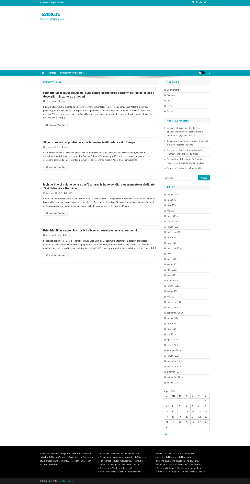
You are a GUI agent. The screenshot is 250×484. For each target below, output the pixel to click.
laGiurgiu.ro (116, 464)
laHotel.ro (76, 453)
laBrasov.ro (161, 453)
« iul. (166, 434)
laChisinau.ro (65, 461)
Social (170, 111)
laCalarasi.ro (128, 461)
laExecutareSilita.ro (49, 461)
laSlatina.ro (170, 468)
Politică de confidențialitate (73, 73)
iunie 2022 (172, 270)
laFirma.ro (61, 457)
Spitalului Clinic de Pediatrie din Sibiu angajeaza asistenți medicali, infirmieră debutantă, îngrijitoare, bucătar (185, 132)
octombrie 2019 (174, 372)
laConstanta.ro (104, 457)
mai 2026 (171, 211)
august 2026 (173, 194)
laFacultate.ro (74, 457)
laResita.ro (183, 464)
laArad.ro (160, 461)
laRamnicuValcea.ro (107, 472)
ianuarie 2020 (173, 356)
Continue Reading (57, 125)
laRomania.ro (104, 453)
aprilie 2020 (172, 340)
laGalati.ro (129, 457)
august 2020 (173, 318)
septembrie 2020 (175, 313)
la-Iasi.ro (171, 453)
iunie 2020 (172, 329)
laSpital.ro (65, 453)
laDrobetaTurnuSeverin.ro (129, 472)
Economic (171, 95)
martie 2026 (172, 221)
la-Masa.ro (86, 453)
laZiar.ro (53, 457)
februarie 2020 (174, 350)
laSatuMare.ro (195, 464)
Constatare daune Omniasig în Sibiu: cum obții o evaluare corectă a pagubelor (188, 143)
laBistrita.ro (195, 461)
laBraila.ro (173, 464)
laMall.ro (44, 457)
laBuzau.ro (117, 461)
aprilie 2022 (172, 275)
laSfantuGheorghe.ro (185, 453)
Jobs (169, 100)
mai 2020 (171, 334)
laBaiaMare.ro (182, 461)
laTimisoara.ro (104, 461)
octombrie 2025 (174, 232)
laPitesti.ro (115, 468)
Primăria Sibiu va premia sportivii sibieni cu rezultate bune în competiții (90, 230)
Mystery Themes (66, 481)
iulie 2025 (171, 238)
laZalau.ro (200, 472)
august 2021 (173, 291)
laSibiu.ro (50, 14)
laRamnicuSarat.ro (129, 468)
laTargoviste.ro (194, 468)
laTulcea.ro (190, 472)
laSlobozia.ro (181, 468)
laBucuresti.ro (117, 453)
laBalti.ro (54, 464)
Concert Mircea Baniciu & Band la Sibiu (184, 168)
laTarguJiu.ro (162, 472)
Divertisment (173, 90)
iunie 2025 (172, 243)
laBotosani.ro (162, 464)
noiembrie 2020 (174, 302)
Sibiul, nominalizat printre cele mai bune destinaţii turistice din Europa (89, 142)
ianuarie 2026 (173, 227)
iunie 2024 (172, 254)
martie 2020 (172, 345)
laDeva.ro (139, 461)
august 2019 (173, 383)
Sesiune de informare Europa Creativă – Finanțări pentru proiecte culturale (185, 152)
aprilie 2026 (172, 216)
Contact (52, 73)
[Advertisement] (125, 48)
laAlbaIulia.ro (172, 457)
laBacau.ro (170, 461)
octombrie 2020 (174, 307)
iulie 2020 (171, 323)
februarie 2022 (174, 280)
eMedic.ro (44, 453)
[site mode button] (202, 72)
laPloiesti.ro (140, 457)
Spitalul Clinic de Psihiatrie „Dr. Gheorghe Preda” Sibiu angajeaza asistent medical (185, 161)
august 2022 (173, 264)
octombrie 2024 (174, 248)
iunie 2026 (172, 205)
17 (167, 417)
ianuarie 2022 (173, 286)
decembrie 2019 (174, 361)
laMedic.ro (55, 453)
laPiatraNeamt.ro (79, 461)
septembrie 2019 (175, 377)
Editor (63, 101)
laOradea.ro (103, 468)
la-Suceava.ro (87, 457)
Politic (170, 106)
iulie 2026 (171, 200)
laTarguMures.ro (176, 472)
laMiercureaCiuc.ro (130, 464)
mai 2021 (171, 297)
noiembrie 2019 (174, 366)
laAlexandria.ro (186, 457)
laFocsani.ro (103, 464)
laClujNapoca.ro (132, 453)
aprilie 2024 (172, 259)
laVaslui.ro (161, 457)
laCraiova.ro (118, 457)
